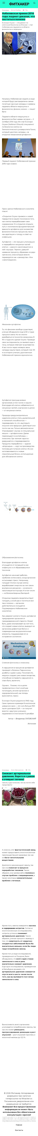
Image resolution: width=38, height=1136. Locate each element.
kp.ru (4, 112)
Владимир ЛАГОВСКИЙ (26, 719)
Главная (19, 1125)
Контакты (19, 1130)
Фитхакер (19, 4)
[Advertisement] (19, 76)
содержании (10, 928)
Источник (32, 724)
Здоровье (5, 10)
